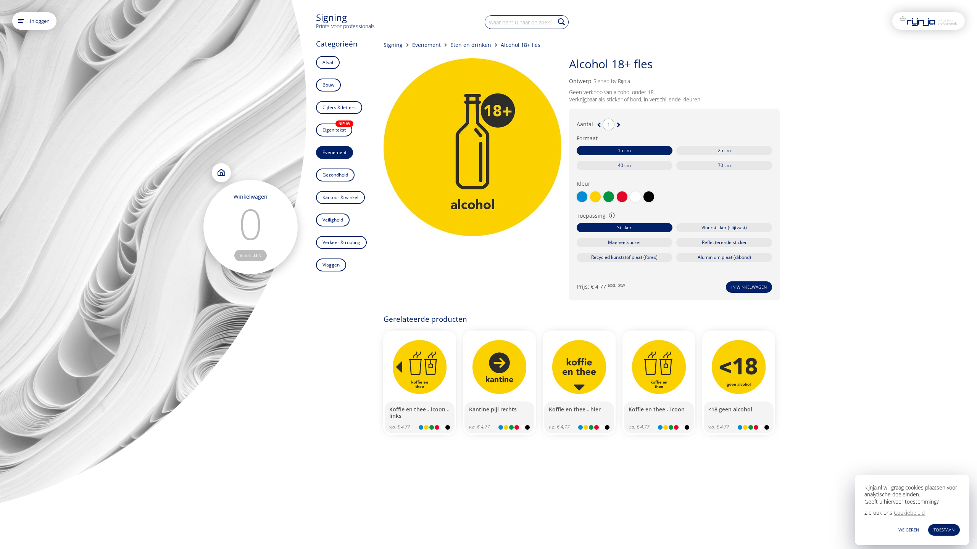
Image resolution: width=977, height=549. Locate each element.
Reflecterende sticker (724, 242)
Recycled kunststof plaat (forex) (624, 257)
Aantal (585, 124)
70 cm (724, 165)
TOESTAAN (943, 530)
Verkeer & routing (341, 242)
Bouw (328, 85)
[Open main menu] (21, 21)
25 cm (724, 150)
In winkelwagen (749, 287)
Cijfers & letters (339, 107)
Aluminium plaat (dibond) (724, 257)
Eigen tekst (336, 128)
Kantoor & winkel (340, 197)
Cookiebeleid (909, 512)
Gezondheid (335, 175)
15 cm (624, 150)
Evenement (334, 152)
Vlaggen (331, 265)
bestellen (250, 255)
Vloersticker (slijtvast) (724, 227)
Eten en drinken (470, 44)
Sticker (624, 227)
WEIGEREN (908, 530)
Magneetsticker (624, 242)
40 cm (624, 165)
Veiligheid (332, 220)
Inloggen (40, 21)
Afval (327, 62)
